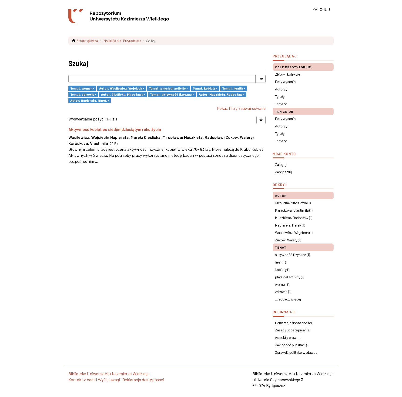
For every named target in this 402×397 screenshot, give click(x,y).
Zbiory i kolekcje (287, 74)
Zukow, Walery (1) (288, 240)
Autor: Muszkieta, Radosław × (222, 94)
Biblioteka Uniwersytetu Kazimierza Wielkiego (109, 373)
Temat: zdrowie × (83, 94)
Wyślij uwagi (109, 379)
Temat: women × (82, 88)
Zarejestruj (283, 172)
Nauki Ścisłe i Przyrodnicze (122, 41)
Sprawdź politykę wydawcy (296, 352)
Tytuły (280, 96)
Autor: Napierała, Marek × (89, 100)
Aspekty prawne (287, 337)
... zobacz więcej (288, 299)
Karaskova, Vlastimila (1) (293, 210)
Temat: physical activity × (168, 88)
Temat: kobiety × (205, 88)
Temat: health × (233, 88)
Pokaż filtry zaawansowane (241, 108)
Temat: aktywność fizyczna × (172, 94)
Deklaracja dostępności (293, 322)
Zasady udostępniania (292, 330)
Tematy (281, 104)
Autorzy (281, 89)
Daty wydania (285, 81)
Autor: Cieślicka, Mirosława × (123, 94)
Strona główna (87, 41)
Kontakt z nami (81, 379)
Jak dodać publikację (291, 345)
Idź (260, 79)
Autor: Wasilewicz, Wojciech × (121, 88)
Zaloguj (280, 164)
